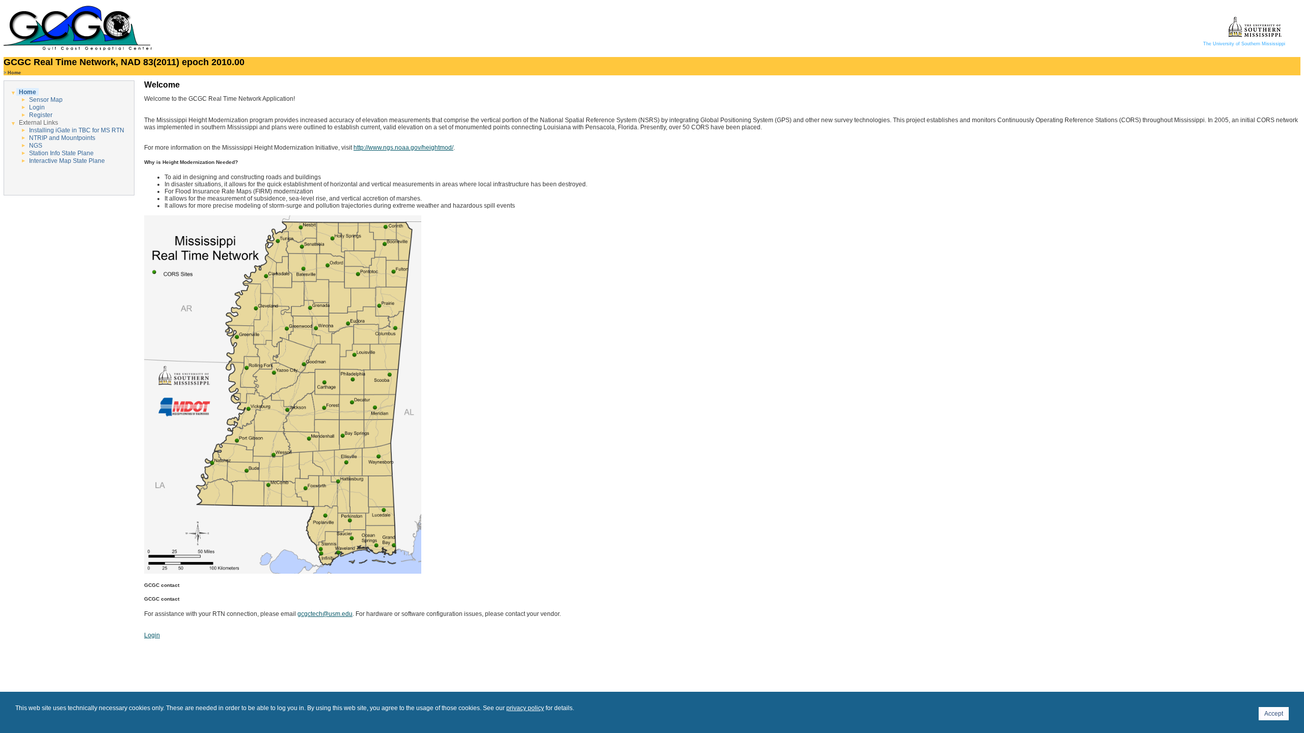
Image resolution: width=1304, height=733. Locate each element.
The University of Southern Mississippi (1244, 43)
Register (40, 115)
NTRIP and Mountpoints (62, 138)
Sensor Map (46, 99)
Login (37, 107)
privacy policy (525, 708)
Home (27, 92)
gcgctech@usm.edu (324, 613)
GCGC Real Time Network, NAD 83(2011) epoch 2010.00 (124, 62)
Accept (1273, 713)
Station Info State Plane (61, 153)
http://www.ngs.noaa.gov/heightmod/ (403, 147)
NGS (35, 145)
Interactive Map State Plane (67, 160)
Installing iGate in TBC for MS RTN (76, 130)
